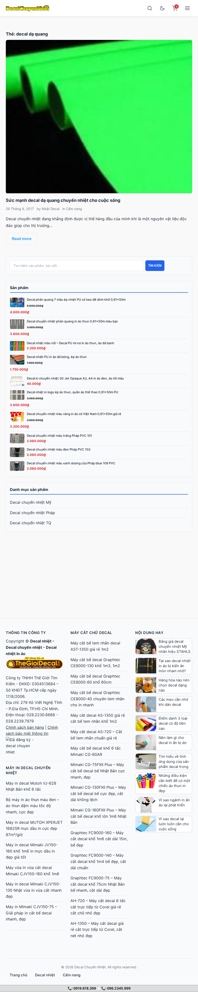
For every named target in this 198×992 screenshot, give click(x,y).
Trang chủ (18, 975)
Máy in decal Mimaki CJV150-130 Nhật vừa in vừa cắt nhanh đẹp (34, 890)
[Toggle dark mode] (162, 8)
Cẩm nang (74, 209)
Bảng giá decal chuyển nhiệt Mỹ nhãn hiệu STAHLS (175, 646)
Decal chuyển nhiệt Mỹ (30, 502)
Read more (21, 238)
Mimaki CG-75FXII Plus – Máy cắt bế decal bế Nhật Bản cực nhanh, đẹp (98, 770)
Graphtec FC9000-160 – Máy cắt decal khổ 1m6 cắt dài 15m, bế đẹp (99, 838)
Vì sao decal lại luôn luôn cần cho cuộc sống (174, 824)
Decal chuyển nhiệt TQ (30, 522)
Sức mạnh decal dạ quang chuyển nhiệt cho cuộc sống (63, 200)
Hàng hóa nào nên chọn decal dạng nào (174, 685)
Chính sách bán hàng (25, 727)
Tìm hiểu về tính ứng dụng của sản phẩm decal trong (174, 761)
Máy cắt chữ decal (91, 632)
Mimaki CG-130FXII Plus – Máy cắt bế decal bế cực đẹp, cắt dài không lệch (98, 793)
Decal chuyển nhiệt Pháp (32, 512)
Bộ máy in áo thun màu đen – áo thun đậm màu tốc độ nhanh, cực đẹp (32, 805)
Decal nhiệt (40, 641)
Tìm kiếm (155, 265)
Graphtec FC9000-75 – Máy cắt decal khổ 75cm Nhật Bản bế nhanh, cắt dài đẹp (98, 884)
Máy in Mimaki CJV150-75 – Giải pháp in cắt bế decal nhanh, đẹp (31, 912)
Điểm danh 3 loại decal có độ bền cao (173, 723)
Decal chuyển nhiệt (24, 647)
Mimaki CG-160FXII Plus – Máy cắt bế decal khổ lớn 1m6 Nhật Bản (99, 816)
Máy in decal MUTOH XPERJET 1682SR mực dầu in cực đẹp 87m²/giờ (34, 828)
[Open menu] (187, 8)
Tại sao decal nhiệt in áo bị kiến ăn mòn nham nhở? (175, 665)
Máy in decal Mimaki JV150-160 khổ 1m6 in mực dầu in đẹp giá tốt (31, 851)
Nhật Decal (50, 209)
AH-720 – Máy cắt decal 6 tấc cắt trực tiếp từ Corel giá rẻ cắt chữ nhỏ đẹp (98, 906)
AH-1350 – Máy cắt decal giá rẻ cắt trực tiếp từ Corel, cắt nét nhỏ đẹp (97, 929)
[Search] (150, 8)
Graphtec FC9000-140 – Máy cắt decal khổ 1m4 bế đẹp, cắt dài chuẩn (98, 861)
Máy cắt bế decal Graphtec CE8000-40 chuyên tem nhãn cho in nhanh (97, 698)
